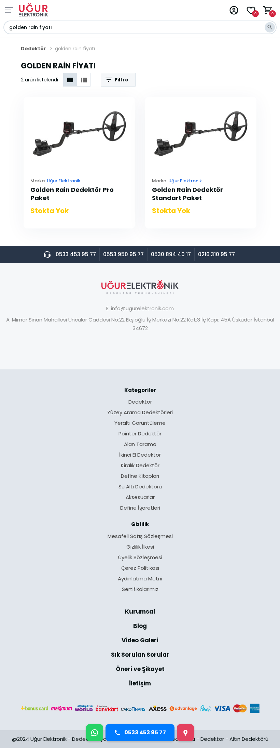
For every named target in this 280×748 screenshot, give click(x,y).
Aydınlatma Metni (140, 579)
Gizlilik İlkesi (140, 547)
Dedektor (212, 739)
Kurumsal (140, 612)
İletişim (140, 683)
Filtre (121, 79)
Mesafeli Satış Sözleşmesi (140, 537)
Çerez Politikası (140, 568)
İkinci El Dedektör (140, 455)
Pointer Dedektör (140, 434)
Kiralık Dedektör (140, 466)
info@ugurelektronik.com (142, 308)
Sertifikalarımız (140, 589)
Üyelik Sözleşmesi (140, 558)
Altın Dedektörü (248, 739)
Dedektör (33, 48)
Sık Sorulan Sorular (140, 655)
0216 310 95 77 (216, 254)
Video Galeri (140, 641)
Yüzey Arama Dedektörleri (140, 413)
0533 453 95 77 (76, 254)
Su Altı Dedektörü (140, 487)
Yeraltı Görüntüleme (140, 423)
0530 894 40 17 (171, 254)
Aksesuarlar (140, 498)
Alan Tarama (140, 445)
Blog (140, 626)
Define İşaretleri (140, 507)
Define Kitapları (140, 476)
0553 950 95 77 (123, 254)
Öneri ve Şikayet (140, 669)
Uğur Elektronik (63, 181)
